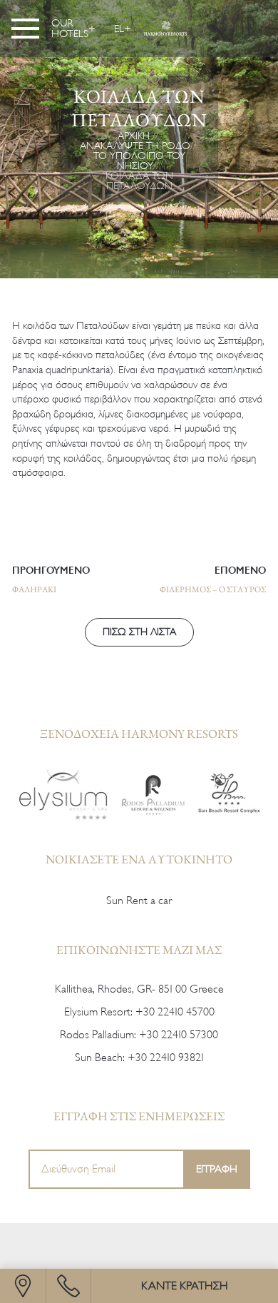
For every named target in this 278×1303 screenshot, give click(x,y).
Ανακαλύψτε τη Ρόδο (135, 146)
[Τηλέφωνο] (68, 1286)
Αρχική (134, 136)
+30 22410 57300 (178, 1034)
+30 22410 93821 (166, 1057)
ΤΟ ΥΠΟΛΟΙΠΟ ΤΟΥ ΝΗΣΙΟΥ (139, 161)
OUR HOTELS (69, 28)
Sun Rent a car (139, 900)
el (119, 28)
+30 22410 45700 (175, 1011)
